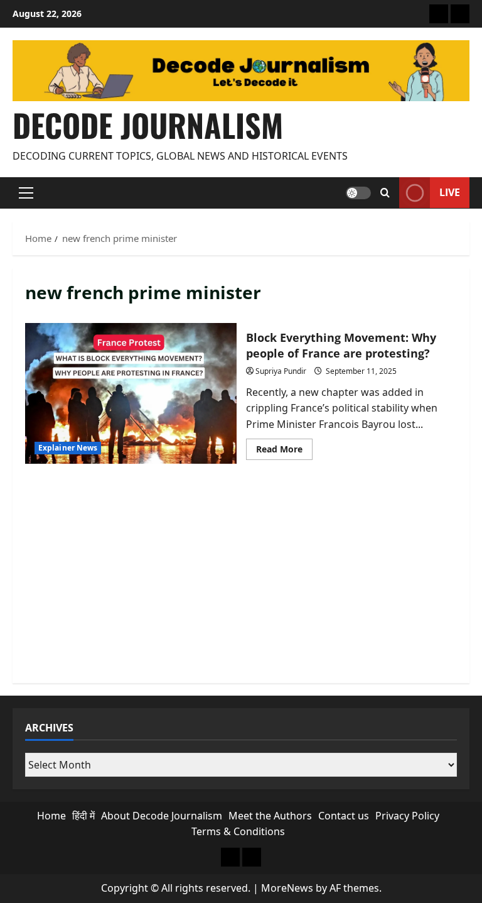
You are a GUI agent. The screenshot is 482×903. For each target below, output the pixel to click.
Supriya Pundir (280, 371)
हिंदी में (83, 816)
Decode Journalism (148, 124)
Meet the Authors (270, 816)
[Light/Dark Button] (358, 193)
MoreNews (287, 888)
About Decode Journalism (161, 816)
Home (51, 816)
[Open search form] (385, 193)
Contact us (343, 816)
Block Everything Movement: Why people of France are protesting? (131, 393)
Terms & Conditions (238, 831)
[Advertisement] (241, 582)
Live (449, 192)
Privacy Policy (407, 816)
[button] (26, 193)
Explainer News (67, 447)
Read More (284, 451)
